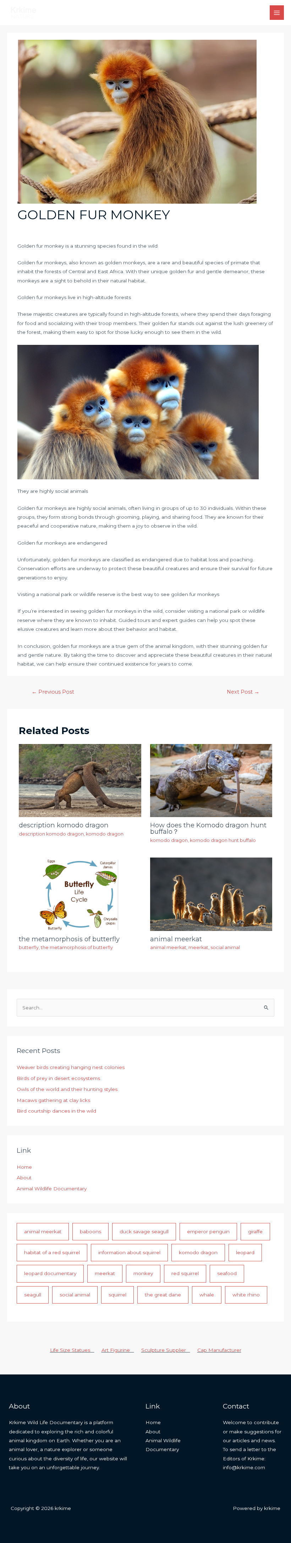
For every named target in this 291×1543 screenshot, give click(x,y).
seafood (227, 1273)
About (24, 1177)
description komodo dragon (64, 825)
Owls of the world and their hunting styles (67, 1089)
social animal (225, 947)
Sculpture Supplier (165, 1350)
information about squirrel (129, 1252)
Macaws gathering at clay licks (53, 1100)
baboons (90, 1231)
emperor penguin (208, 1231)
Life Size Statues (72, 1350)
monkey (143, 1273)
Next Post (243, 692)
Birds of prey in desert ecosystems (58, 1078)
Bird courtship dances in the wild (56, 1111)
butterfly (29, 947)
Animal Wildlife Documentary (52, 1188)
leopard (245, 1252)
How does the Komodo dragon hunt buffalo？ (208, 828)
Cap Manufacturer (219, 1350)
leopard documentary (50, 1273)
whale (206, 1294)
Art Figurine (117, 1350)
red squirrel (185, 1273)
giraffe (255, 1231)
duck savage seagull (144, 1231)
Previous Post (53, 692)
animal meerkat (176, 939)
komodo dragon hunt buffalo (223, 840)
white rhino (246, 1294)
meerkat (198, 947)
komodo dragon (104, 834)
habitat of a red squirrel (52, 1252)
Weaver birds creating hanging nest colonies (71, 1067)
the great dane (163, 1294)
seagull (32, 1294)
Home (24, 1167)
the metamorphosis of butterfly (69, 939)
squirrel (117, 1294)
